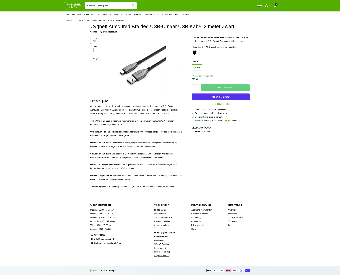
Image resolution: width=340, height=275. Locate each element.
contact (227, 120)
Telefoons (118, 14)
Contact (194, 229)
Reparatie (232, 214)
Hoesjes (137, 14)
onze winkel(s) (229, 47)
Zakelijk (186, 14)
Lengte (195, 61)
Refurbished (89, 14)
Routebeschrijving (162, 221)
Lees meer (240, 41)
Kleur (214, 47)
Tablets (128, 14)
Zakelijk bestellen (235, 218)
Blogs (230, 225)
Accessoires (167, 14)
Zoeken (133, 5)
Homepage (68, 20)
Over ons (232, 210)
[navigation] (95, 40)
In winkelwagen (225, 88)
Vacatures (232, 221)
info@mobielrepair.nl (104, 239)
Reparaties (76, 14)
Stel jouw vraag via (107, 243)
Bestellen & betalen (199, 214)
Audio (177, 14)
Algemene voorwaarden (201, 210)
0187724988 (99, 235)
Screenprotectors (151, 14)
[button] (198, 85)
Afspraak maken (161, 225)
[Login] (267, 6)
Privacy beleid (197, 225)
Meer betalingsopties (221, 104)
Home (66, 14)
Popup (211, 76)
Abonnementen (104, 14)
